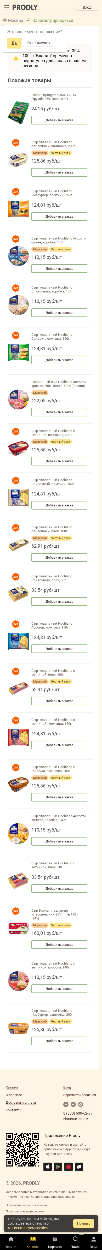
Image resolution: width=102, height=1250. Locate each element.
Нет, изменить (38, 42)
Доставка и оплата (21, 1102)
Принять (83, 1223)
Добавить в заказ (59, 120)
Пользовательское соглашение (27, 1205)
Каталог (12, 1087)
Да (14, 43)
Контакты (13, 1110)
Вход (87, 7)
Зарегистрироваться (52, 20)
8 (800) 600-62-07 (78, 1113)
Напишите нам (75, 1119)
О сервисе (14, 1095)
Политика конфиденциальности (27, 1211)
